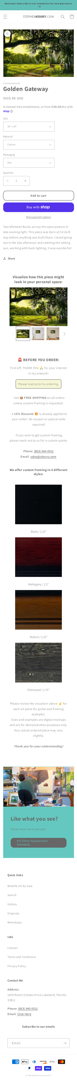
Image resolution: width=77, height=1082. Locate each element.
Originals (13, 913)
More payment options (38, 217)
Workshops (14, 922)
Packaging (9, 154)
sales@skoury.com (43, 456)
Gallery (12, 904)
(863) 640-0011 (44, 451)
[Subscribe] (64, 1043)
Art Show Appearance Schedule (32, 843)
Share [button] (11, 258)
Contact (12, 948)
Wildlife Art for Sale (20, 886)
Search (11, 895)
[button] (5, 16)
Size (5, 118)
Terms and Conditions (21, 957)
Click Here (24, 1014)
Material (8, 136)
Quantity (8, 172)
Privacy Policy (16, 966)
